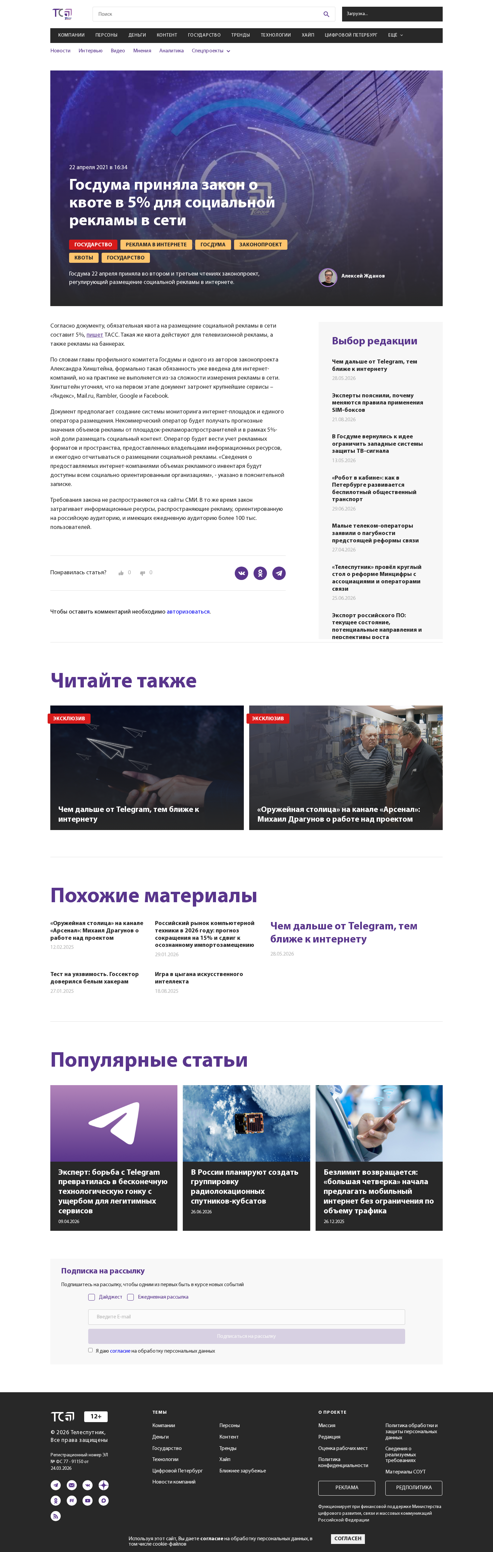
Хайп (308, 35)
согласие (120, 1351)
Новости (60, 51)
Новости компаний (174, 1482)
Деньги (137, 35)
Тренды (240, 35)
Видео (118, 51)
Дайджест (110, 1297)
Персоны (107, 35)
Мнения (142, 51)
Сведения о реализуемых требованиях (400, 1454)
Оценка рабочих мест (343, 1448)
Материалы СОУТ (405, 1472)
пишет (95, 335)
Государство (204, 35)
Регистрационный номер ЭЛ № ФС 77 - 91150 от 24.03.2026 (79, 1462)
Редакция (329, 1437)
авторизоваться (188, 612)
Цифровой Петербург (351, 35)
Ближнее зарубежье (242, 1471)
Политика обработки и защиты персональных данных (411, 1431)
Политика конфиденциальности (343, 1462)
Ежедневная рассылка (163, 1297)
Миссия (326, 1425)
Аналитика (171, 51)
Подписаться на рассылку (246, 1336)
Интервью (90, 51)
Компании (71, 35)
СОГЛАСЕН (348, 1539)
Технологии (276, 35)
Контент (167, 35)
